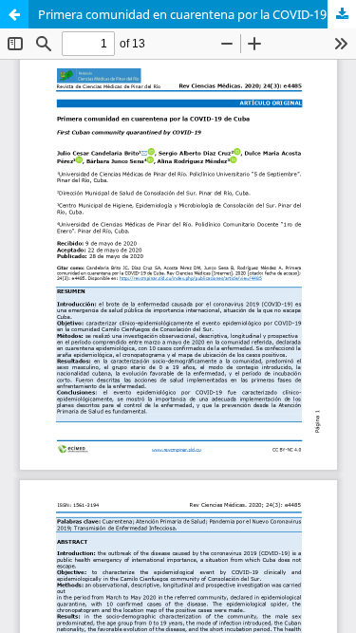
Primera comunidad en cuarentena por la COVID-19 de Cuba (197, 14)
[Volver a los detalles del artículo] (14, 14)
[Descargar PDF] (342, 14)
